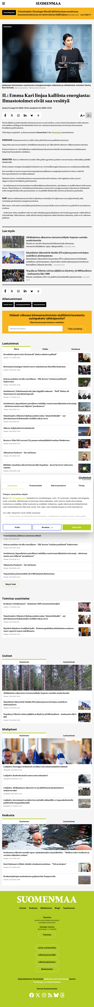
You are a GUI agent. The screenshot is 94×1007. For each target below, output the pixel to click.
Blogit (57, 908)
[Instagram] (44, 996)
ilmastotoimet (39, 304)
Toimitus (47, 934)
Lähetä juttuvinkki (47, 955)
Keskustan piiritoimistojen (56, 979)
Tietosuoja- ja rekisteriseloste (47, 982)
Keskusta (33, 908)
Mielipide (6, 770)
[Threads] (62, 996)
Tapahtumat (69, 908)
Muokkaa (45, 527)
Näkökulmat (46, 908)
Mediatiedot (47, 969)
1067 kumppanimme (17, 498)
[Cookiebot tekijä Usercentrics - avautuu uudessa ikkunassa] (80, 478)
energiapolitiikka (23, 304)
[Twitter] (38, 996)
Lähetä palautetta (47, 962)
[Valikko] (3, 3)
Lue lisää (85, 14)
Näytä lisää (10, 584)
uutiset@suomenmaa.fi (47, 922)
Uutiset (5, 357)
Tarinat (5, 471)
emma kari (7, 304)
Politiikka (7, 27)
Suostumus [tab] (13, 485)
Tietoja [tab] (81, 485)
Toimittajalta (9, 12)
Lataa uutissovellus (47, 947)
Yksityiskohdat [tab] (35, 485)
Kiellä (17, 527)
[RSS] (51, 996)
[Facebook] (32, 996)
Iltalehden (57, 132)
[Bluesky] (57, 996)
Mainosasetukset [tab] (58, 485)
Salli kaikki (76, 527)
